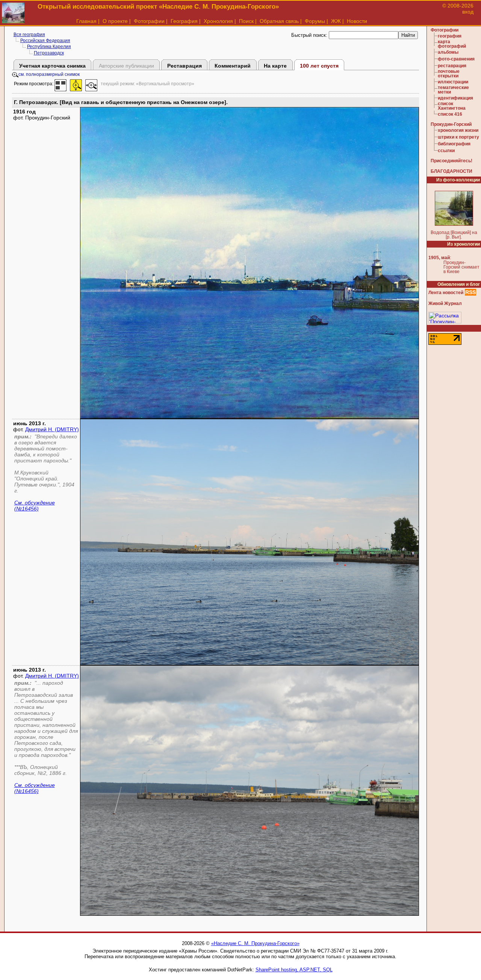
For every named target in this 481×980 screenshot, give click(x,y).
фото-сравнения (456, 59)
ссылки (446, 150)
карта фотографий (452, 43)
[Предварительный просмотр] (60, 84)
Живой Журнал (445, 303)
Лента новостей (445, 292)
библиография (454, 144)
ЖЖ (336, 21)
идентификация (455, 98)
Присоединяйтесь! (451, 161)
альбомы (448, 52)
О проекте (115, 21)
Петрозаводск (49, 53)
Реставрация (184, 66)
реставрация (452, 65)
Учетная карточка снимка (52, 66)
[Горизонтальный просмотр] (91, 84)
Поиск (246, 21)
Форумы (315, 21)
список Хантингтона (452, 105)
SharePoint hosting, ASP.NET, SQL (294, 969)
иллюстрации (453, 82)
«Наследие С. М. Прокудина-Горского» (255, 943)
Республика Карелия (49, 46)
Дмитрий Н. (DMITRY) (52, 429)
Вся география (29, 34)
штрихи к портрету (458, 137)
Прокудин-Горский (451, 124)
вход (467, 12)
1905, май (439, 257)
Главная (86, 21)
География (184, 21)
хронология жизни (458, 130)
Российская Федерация (45, 40)
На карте (275, 66)
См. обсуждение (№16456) (34, 506)
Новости (357, 21)
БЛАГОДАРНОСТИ (451, 171)
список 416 (450, 114)
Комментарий (233, 66)
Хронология (218, 21)
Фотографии (149, 21)
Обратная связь (279, 21)
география (449, 36)
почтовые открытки (449, 73)
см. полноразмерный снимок (49, 74)
